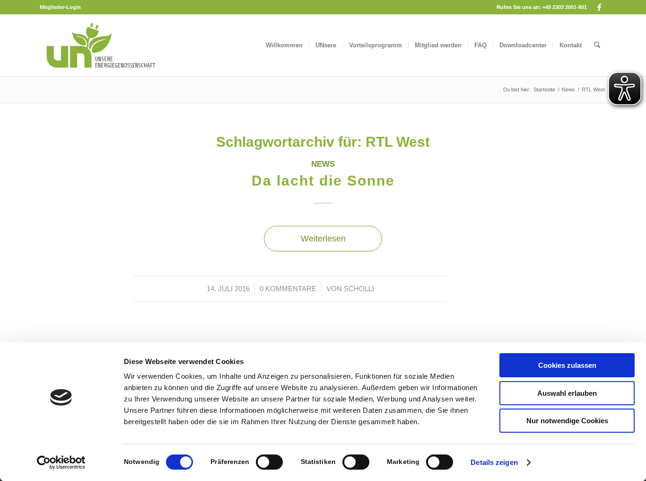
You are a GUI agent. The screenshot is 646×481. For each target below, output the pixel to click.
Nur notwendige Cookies (567, 421)
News (323, 164)
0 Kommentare (288, 289)
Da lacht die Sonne (323, 180)
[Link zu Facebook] (599, 7)
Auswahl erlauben (567, 393)
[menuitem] (60, 7)
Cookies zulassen (567, 365)
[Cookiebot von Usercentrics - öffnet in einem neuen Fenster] (61, 462)
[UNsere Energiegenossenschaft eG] (100, 45)
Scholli (359, 289)
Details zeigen (494, 462)
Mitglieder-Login (60, 7)
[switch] (269, 462)
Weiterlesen (323, 238)
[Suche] (597, 45)
